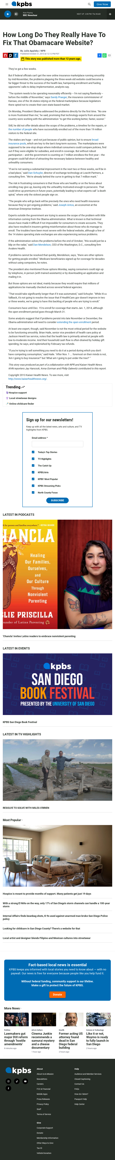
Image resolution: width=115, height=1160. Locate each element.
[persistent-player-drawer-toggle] (111, 14)
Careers (40, 1084)
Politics (7, 1030)
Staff (39, 1109)
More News (12, 1008)
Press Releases (43, 1099)
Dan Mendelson (42, 244)
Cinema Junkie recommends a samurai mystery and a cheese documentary (43, 1040)
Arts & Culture (37, 1030)
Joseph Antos (66, 204)
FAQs (76, 1089)
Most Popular (12, 820)
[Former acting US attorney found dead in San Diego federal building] (71, 1019)
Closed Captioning (82, 1079)
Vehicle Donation (44, 1153)
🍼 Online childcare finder (20, 403)
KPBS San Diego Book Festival (20, 722)
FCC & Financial (43, 1089)
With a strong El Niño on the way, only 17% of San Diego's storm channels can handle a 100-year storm (56, 905)
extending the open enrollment (74, 322)
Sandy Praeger (59, 97)
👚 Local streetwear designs (21, 398)
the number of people (20, 129)
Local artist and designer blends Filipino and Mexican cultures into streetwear (47, 938)
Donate (57, 994)
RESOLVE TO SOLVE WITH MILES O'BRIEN (26, 807)
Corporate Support (45, 1128)
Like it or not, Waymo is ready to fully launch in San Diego (97, 1039)
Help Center (79, 1104)
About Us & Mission (45, 1074)
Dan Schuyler (35, 172)
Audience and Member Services (87, 1074)
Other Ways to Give (45, 1143)
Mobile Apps (42, 1094)
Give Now (102, 4)
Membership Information (47, 1138)
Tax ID (39, 1148)
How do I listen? (81, 1094)
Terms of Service (44, 1114)
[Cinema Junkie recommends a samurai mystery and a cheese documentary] (44, 1019)
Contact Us (79, 1084)
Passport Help (80, 1099)
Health (61, 1030)
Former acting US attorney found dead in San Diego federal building (71, 1040)
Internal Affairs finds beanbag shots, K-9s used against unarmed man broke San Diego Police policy (55, 917)
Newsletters (42, 1079)
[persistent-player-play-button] (7, 14)
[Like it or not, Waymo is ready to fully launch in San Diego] (98, 1019)
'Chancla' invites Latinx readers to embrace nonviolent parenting (39, 636)
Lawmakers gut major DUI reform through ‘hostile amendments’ (16, 1039)
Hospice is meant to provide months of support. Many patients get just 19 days (47, 893)
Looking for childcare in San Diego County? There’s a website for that (41, 928)
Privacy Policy (43, 1104)
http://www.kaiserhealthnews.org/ (27, 378)
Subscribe (57, 500)
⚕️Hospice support (16, 392)
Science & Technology (95, 1030)
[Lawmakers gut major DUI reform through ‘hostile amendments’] (16, 1019)
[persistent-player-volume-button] (16, 14)
